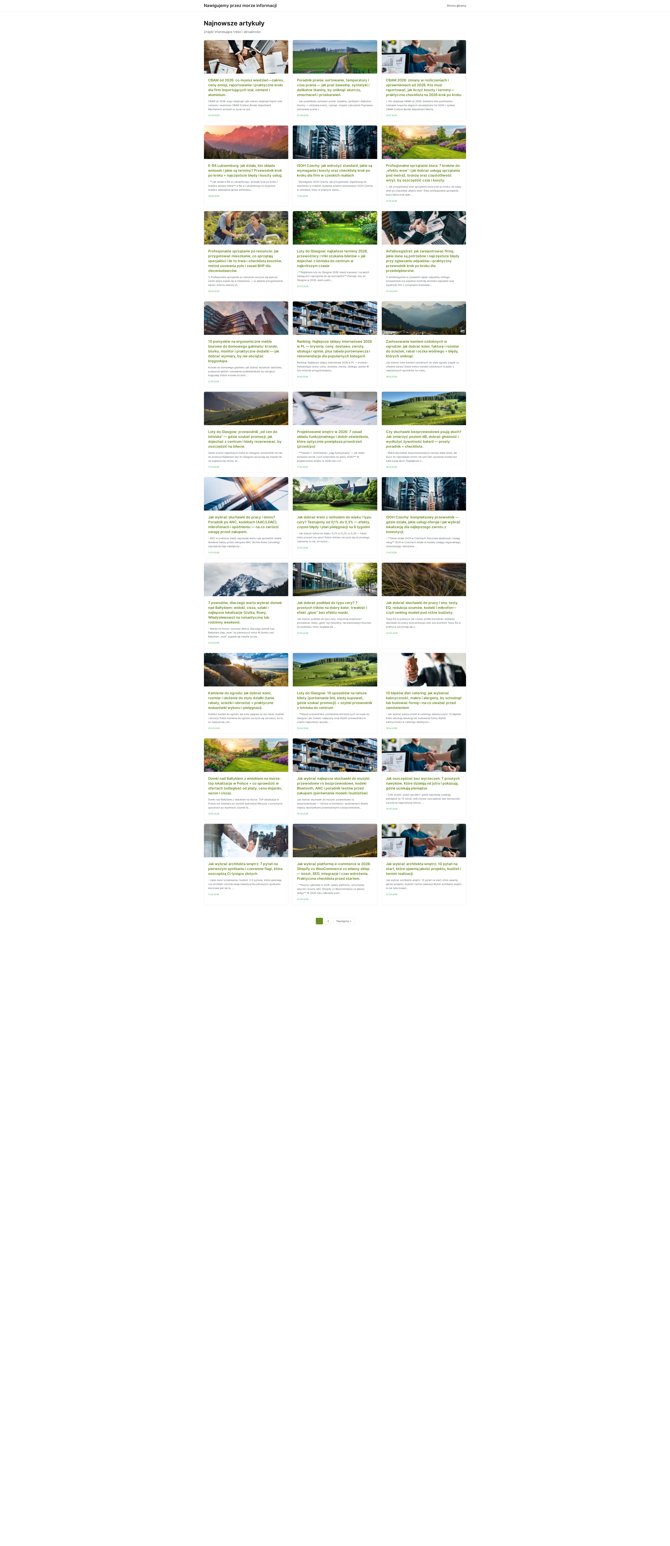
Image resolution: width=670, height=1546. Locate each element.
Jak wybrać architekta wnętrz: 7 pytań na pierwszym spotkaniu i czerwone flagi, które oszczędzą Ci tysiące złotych (245, 869)
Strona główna (456, 5)
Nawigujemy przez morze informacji (240, 5)
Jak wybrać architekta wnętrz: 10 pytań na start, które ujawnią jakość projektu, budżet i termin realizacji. (423, 869)
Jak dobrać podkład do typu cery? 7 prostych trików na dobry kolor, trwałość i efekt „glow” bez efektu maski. (332, 608)
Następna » (343, 921)
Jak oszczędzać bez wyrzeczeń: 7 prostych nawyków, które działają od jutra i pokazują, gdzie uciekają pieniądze (423, 783)
